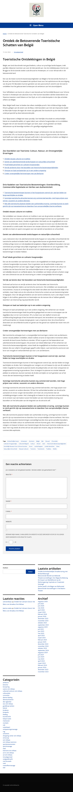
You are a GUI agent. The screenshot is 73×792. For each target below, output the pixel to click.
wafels (55, 449)
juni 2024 (41, 657)
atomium (31, 441)
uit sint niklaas (7, 755)
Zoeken (5, 568)
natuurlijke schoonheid (10, 449)
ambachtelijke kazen (13, 441)
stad (4, 748)
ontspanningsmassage (10, 729)
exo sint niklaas (8, 704)
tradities (48, 449)
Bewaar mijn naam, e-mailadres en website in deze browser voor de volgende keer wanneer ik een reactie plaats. (35, 535)
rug (4, 731)
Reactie (9, 474)
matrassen (6, 721)
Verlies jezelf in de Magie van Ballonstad (51, 586)
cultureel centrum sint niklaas (12, 691)
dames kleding (7, 697)
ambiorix (6, 682)
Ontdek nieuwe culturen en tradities (17, 159)
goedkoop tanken (8, 706)
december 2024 (43, 644)
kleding (5, 714)
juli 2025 (41, 629)
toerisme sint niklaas (9, 750)
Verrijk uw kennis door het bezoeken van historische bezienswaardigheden (31, 168)
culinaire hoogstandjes (10, 444)
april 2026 (41, 610)
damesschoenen (8, 699)
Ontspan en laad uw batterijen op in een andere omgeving (25, 170)
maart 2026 (42, 612)
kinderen (6, 710)
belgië (38, 441)
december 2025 (43, 618)
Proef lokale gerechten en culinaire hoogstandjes (22, 165)
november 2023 (43, 672)
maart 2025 (42, 638)
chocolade (55, 441)
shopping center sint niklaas (12, 736)
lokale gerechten (49, 446)
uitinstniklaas (7, 602)
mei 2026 (41, 608)
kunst (30, 446)
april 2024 (41, 661)
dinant (38, 444)
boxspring (6, 687)
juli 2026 (41, 604)
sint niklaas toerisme (9, 742)
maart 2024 (42, 663)
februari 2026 (42, 614)
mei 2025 (41, 633)
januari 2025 (42, 642)
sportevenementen (9, 744)
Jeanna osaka (7, 608)
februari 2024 (42, 665)
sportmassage (7, 746)
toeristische (41, 449)
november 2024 (43, 646)
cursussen (6, 695)
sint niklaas (6, 740)
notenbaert (6, 727)
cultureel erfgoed (24, 444)
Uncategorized (7, 757)
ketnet (5, 708)
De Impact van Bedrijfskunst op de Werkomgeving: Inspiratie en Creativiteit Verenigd (51, 582)
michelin (5, 723)
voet (4, 763)
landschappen (38, 446)
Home (5, 34)
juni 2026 (41, 606)
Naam (8, 501)
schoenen (6, 733)
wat (4, 767)
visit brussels (7, 761)
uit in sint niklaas (8, 753)
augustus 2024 (43, 652)
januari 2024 (42, 667)
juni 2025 (41, 631)
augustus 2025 (43, 627)
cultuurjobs (6, 693)
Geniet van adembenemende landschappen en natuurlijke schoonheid (29, 162)
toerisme (33, 449)
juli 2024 (41, 655)
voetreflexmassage (9, 765)
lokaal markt (7, 719)
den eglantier (7, 702)
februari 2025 (42, 640)
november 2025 (43, 621)
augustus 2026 (43, 601)
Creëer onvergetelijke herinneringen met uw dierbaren (24, 173)
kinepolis (6, 712)
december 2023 (43, 669)
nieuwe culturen (24, 449)
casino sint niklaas (9, 689)
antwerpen (24, 441)
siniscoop (6, 738)
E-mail (9, 511)
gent (43, 444)
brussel (48, 441)
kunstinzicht (7, 716)
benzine (5, 685)
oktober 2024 (42, 648)
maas (57, 446)
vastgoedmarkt (8, 759)
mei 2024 (41, 659)
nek (4, 725)
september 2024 (43, 650)
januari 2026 (42, 616)
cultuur (33, 444)
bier (42, 441)
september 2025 (43, 625)
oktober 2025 (42, 623)
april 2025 (41, 635)
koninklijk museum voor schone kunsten (15, 446)
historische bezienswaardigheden (56, 444)
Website (9, 521)
